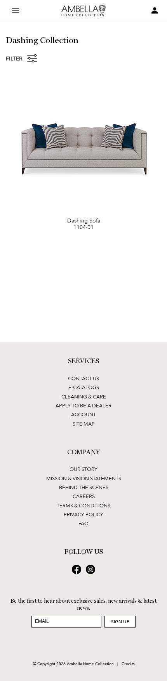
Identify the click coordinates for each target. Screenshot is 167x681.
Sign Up (120, 621)
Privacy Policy (83, 514)
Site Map (84, 424)
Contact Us (83, 378)
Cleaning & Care (83, 396)
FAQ (83, 523)
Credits (128, 663)
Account (83, 414)
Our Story (83, 469)
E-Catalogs (83, 387)
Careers (84, 496)
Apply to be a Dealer (83, 405)
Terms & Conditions (83, 505)
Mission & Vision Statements (83, 478)
